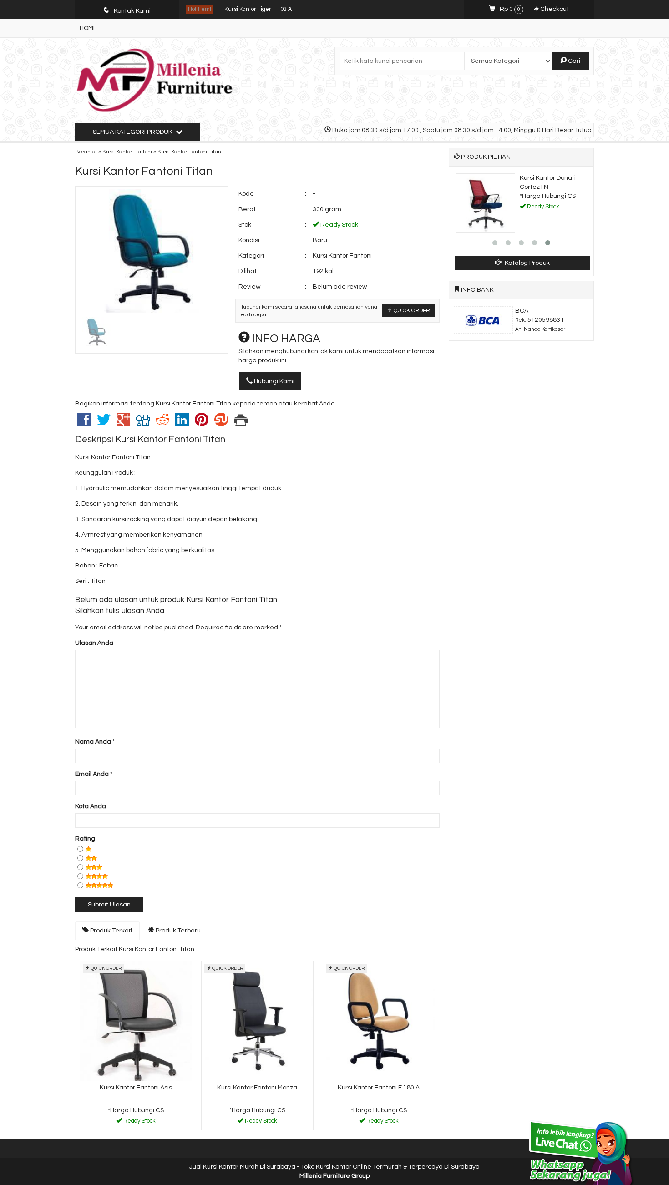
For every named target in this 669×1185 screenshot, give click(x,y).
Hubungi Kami (273, 381)
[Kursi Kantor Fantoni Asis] (136, 1021)
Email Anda (92, 774)
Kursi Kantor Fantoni (127, 151)
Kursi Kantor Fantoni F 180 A (379, 1087)
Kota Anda (90, 806)
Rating (85, 839)
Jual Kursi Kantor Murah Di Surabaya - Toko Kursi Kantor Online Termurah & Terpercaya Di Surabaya (334, 1167)
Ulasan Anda (94, 643)
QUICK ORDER (411, 310)
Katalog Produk (526, 263)
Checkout (554, 9)
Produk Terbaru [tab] (177, 930)
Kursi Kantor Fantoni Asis (136, 1087)
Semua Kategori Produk (133, 132)
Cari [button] (573, 61)
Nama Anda (93, 742)
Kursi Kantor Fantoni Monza (257, 1087)
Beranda (86, 151)
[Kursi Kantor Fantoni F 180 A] (379, 1021)
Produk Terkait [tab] (110, 930)
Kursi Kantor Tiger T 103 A (258, 9)
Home (88, 28)
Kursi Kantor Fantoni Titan (144, 171)
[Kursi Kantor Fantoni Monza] (257, 1021)
